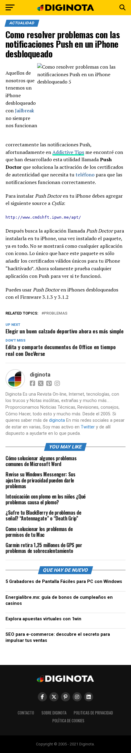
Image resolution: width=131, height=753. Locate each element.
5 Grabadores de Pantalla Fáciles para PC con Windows (63, 581)
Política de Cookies (68, 721)
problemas (55, 313)
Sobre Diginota (53, 713)
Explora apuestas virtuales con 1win (43, 619)
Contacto (26, 713)
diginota (40, 375)
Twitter (88, 427)
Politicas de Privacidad (93, 713)
